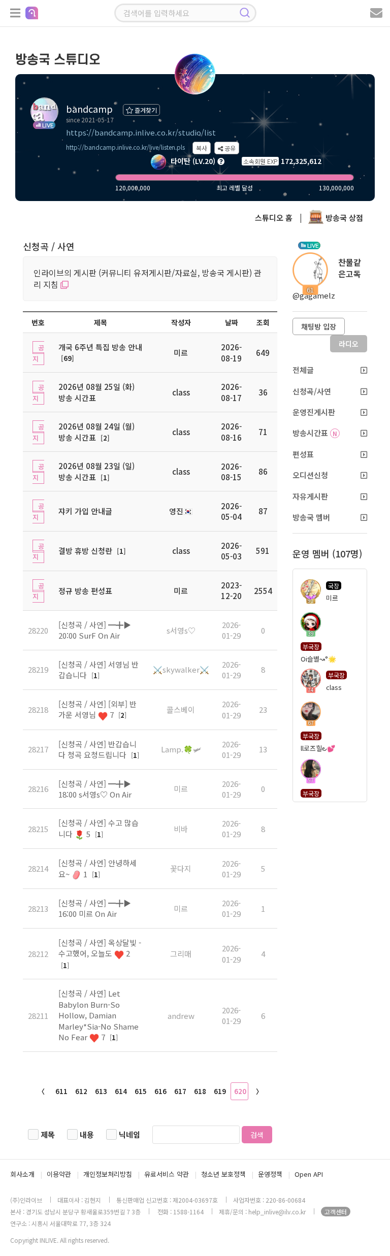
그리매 (180, 953)
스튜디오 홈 (273, 217)
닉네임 (129, 1134)
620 (240, 1091)
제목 (48, 1134)
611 (61, 1091)
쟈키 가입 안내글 (85, 511)
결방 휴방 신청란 (85, 550)
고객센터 (335, 1211)
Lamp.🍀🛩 (181, 749)
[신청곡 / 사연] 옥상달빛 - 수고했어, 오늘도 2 (99, 947)
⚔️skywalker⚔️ (181, 669)
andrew (181, 1015)
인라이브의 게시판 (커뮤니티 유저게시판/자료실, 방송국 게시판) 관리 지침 (148, 278)
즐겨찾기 (145, 110)
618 (200, 1091)
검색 (257, 1135)
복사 (201, 148)
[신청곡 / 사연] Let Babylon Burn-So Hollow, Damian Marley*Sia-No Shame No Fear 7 (98, 1015)
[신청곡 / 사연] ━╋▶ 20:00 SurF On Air (94, 630)
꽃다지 (180, 868)
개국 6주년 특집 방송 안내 (100, 347)
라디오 (349, 344)
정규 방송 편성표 (85, 590)
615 (141, 1091)
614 (121, 1091)
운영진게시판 (313, 412)
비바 (181, 828)
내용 (87, 1134)
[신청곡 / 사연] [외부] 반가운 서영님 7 (97, 709)
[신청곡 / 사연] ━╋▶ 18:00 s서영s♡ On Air (95, 789)
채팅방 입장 (318, 326)
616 (160, 1091)
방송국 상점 (343, 217)
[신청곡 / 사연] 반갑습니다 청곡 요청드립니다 (97, 749)
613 (101, 1091)
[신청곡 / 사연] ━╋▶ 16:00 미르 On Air (94, 908)
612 (81, 1091)
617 (180, 1091)
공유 (229, 148)
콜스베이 (181, 709)
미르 (181, 788)
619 (220, 1091)
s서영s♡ (181, 630)
